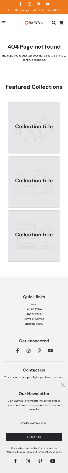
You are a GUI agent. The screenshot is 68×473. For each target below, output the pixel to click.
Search (34, 304)
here (60, 55)
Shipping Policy (34, 323)
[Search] (54, 23)
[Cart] (61, 23)
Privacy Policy (34, 314)
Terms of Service (34, 318)
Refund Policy (34, 309)
